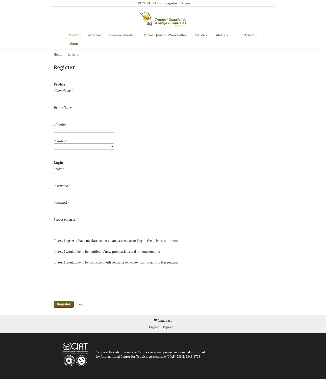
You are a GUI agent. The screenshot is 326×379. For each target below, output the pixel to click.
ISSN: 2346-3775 (149, 3)
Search (252, 35)
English (154, 327)
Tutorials (221, 35)
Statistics (200, 35)
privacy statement (166, 241)
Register (171, 3)
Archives (94, 35)
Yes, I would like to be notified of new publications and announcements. (109, 252)
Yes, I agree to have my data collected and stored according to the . (118, 241)
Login (186, 3)
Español (168, 327)
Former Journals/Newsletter (165, 35)
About (74, 44)
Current (75, 35)
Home (58, 54)
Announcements (121, 35)
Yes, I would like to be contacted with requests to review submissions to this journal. (117, 262)
